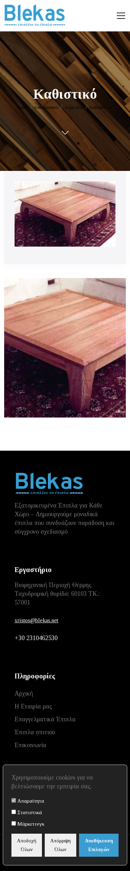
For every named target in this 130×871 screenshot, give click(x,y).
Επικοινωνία (30, 745)
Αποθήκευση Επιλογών (99, 845)
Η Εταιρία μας (33, 706)
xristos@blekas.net (36, 620)
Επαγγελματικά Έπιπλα (45, 719)
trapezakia (74, 107)
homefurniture (46, 107)
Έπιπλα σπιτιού (35, 732)
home (22, 107)
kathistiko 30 (101, 107)
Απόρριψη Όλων (60, 845)
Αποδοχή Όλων (26, 845)
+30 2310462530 (36, 638)
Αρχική (24, 693)
